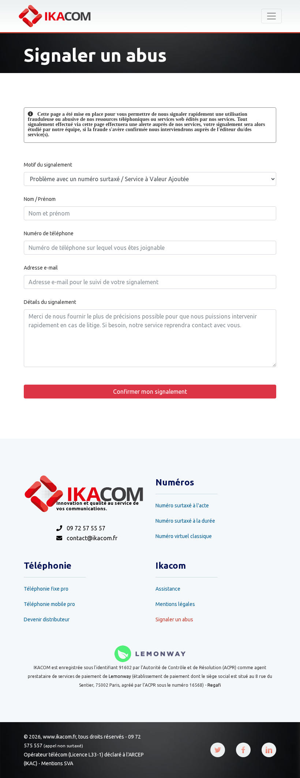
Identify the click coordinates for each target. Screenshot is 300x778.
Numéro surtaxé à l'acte (182, 505)
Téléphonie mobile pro (49, 604)
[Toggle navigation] (271, 16)
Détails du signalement (50, 302)
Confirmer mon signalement (150, 391)
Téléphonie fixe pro (46, 589)
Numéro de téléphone (49, 233)
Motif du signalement (48, 165)
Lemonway (120, 676)
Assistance (167, 589)
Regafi (214, 685)
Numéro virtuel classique (183, 536)
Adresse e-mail (41, 268)
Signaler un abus (174, 619)
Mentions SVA (57, 763)
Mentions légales (175, 604)
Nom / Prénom (40, 199)
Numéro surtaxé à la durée (185, 521)
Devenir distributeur (47, 619)
